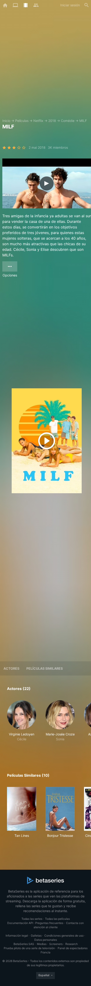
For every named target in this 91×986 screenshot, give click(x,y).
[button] (21, 725)
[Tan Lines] (21, 809)
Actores (11, 668)
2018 (52, 121)
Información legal (17, 935)
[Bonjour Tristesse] (60, 809)
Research (71, 944)
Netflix (38, 121)
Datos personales (45, 939)
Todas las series (31, 918)
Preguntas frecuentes (49, 923)
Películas (21, 121)
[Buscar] (86, 5)
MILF (83, 121)
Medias (41, 944)
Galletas (36, 935)
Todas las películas (57, 918)
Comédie (67, 121)
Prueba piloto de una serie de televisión (29, 948)
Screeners (56, 944)
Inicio (6, 121)
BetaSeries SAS (24, 944)
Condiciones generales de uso (64, 935)
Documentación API (20, 923)
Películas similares (44, 668)
